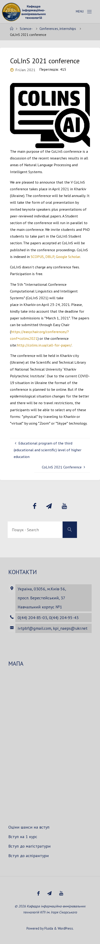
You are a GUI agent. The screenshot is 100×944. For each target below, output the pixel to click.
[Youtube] (64, 506)
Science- (26, 28)
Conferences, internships (58, 28)
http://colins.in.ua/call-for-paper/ (44, 345)
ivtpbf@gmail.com (34, 628)
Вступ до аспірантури (28, 855)
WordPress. (66, 928)
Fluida (48, 928)
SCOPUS (37, 256)
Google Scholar (68, 256)
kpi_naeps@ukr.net (70, 628)
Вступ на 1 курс (22, 836)
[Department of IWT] (24, 11)
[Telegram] (49, 506)
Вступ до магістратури (29, 846)
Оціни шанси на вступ (29, 827)
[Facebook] (34, 506)
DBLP (49, 256)
